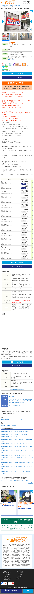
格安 (10, 405)
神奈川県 (15, 5)
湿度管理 (17, 402)
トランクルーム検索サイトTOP (6, 5)
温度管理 (22, 402)
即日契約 (11, 401)
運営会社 (7, 576)
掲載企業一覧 (7, 579)
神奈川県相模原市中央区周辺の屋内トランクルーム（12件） (15, 434)
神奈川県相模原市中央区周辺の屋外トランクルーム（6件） (14, 436)
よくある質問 (20, 572)
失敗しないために (7, 572)
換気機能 (11, 402)
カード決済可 (18, 399)
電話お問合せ (18, 77)
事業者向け (7, 574)
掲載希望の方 (20, 571)
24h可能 (17, 401)
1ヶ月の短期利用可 (27, 399)
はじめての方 (7, 571)
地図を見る (11, 59)
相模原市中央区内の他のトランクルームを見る (12, 419)
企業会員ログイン (20, 578)
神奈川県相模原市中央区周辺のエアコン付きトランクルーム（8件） (17, 443)
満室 (24, 193)
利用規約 (20, 576)
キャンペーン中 (16, 405)
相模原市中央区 (21, 5)
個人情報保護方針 (7, 578)
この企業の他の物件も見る (17, 389)
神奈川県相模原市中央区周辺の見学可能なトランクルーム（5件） (16, 455)
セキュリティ (23, 401)
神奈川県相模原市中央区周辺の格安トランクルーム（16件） (15, 431)
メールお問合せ (18, 73)
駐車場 (29, 401)
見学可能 (11, 399)
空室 (24, 183)
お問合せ (20, 574)
